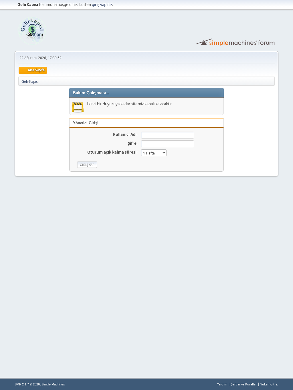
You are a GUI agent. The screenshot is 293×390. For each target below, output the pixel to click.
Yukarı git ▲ (269, 384)
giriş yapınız (102, 4)
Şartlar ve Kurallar (244, 384)
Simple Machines (53, 384)
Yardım (222, 384)
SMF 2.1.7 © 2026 (27, 384)
